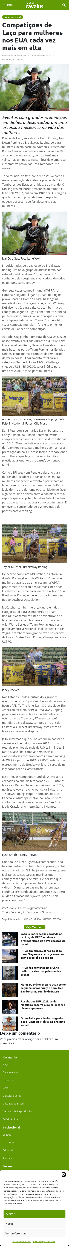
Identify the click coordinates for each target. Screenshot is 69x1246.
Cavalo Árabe (10, 1072)
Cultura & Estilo (12, 1095)
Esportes (8, 1080)
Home (28, 919)
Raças (6, 1064)
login (31, 1039)
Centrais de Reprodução (17, 1111)
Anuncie (8, 1158)
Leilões (7, 1134)
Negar (9, 1223)
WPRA (57, 919)
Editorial (8, 1150)
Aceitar (10, 1214)
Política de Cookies (22, 1241)
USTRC (47, 919)
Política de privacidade (44, 1241)
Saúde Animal (11, 1119)
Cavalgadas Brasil (13, 1103)
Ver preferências (15, 1233)
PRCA (38, 919)
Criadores (8, 1142)
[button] (63, 1174)
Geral (6, 1088)
